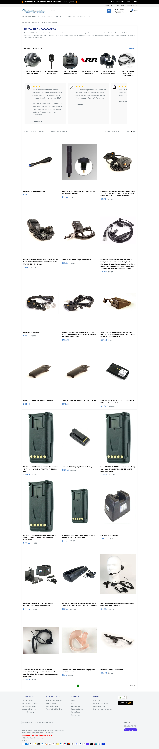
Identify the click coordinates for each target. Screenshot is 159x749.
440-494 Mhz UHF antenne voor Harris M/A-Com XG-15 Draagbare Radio (79, 192)
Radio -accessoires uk (101, 703)
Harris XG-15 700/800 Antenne (34, 191)
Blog (72, 703)
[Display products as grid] (131, 131)
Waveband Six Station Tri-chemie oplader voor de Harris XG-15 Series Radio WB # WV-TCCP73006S (79, 605)
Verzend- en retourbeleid (30, 703)
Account (107, 5)
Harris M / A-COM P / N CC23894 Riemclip (38, 401)
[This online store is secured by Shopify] (122, 697)
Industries (58, 16)
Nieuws (73, 700)
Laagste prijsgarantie (29, 709)
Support (123, 5)
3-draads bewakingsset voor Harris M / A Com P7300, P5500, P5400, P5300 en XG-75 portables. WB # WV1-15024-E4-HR (79, 335)
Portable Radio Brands (29, 16)
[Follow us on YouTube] (132, 726)
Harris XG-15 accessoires (49, 22)
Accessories (46, 16)
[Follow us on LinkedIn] (135, 726)
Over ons (96, 700)
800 (42, 735)
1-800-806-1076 (131, 2)
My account (119, 12)
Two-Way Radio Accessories (30, 22)
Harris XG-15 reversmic (31, 332)
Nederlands (26, 722)
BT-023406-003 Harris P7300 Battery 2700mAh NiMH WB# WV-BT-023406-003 (79, 536)
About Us (129, 5)
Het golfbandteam (99, 706)
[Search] (109, 11)
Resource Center (77, 709)
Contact (135, 5)
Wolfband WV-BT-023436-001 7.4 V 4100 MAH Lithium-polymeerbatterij (117, 402)
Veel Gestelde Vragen (29, 706)
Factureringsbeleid (52, 706)
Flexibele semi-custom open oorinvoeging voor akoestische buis (78, 671)
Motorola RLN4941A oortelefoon (111, 670)
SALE (90, 16)
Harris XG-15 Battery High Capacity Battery (77, 467)
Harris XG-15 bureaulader (109, 535)
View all (132, 48)
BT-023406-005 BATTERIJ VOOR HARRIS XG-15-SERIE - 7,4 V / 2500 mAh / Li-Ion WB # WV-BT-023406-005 (40, 537)
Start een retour (27, 700)
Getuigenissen (76, 706)
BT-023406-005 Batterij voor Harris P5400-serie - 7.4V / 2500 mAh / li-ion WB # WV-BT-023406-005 (40, 469)
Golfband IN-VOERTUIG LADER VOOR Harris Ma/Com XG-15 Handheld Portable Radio (38, 605)
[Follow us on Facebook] (125, 726)
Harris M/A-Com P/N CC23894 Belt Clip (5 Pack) (79, 401)
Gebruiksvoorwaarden (54, 700)
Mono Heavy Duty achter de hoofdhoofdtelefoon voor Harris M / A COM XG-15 (117, 605)
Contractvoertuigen (28, 712)
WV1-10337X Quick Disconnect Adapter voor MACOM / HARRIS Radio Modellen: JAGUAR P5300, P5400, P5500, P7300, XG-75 (118, 335)
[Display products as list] (134, 131)
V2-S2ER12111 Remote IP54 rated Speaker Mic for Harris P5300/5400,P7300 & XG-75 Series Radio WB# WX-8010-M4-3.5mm (40, 262)
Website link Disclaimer (54, 709)
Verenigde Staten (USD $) (43, 722)
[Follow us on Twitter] (128, 726)
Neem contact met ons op (102, 709)
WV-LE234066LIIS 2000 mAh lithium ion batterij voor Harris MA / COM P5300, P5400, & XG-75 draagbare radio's (117, 469)
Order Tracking (115, 5)
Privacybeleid (51, 703)
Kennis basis (75, 712)
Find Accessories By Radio (76, 16)
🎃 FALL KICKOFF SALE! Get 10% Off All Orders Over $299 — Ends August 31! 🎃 (49, 2)
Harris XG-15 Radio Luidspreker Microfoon (76, 260)
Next (131, 686)
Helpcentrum (75, 715)
